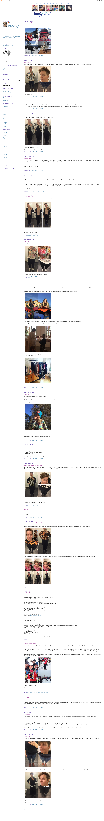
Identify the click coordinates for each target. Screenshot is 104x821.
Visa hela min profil (7, 31)
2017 (5, 131)
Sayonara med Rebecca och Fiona (35, 615)
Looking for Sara (5, 113)
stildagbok (4, 68)
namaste (26, 509)
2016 (5, 132)
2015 (5, 146)
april (4, 140)
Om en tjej (4, 115)
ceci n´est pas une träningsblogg (33, 517)
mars (4, 141)
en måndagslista (27, 592)
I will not (31, 594)
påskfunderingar (30, 109)
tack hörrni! (26, 697)
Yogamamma (5, 119)
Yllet (3, 118)
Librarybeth (4, 110)
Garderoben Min (5, 106)
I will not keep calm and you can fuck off (9, 107)
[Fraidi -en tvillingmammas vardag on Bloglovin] (7, 62)
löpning (4, 69)
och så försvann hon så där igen (31, 22)
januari (5, 144)
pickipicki (4, 126)
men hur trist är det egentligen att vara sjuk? (36, 191)
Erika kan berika (5, 105)
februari (5, 143)
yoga (40, 505)
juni (4, 137)
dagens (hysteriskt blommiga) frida (31, 241)
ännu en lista (30, 639)
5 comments (41, 276)
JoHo (3, 109)
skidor (42, 692)
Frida (10, 22)
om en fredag (27, 394)
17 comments (41, 170)
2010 (5, 154)
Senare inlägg (26, 809)
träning (4, 66)
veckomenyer (5, 70)
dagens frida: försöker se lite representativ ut (33, 465)
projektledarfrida (35, 235)
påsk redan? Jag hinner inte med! (31, 102)
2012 (5, 151)
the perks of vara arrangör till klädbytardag (33, 522)
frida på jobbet (30, 172)
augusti (5, 135)
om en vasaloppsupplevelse (30, 643)
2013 (5, 149)
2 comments (41, 151)
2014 (5, 148)
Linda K (4, 111)
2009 (5, 155)
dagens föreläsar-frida (29, 196)
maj (4, 138)
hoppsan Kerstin (27, 158)
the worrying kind (28, 714)
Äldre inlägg (99, 809)
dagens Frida (27, 115)
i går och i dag (27, 736)
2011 (5, 152)
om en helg (26, 281)
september (5, 134)
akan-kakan (4, 120)
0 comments (41, 55)
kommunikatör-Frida (37, 172)
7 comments (41, 707)
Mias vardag (4, 114)
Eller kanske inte (42, 594)
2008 (5, 157)
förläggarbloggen (5, 122)
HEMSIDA (14, 37)
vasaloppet (46, 692)
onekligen (4, 124)
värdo (25, 177)
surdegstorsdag (27, 445)
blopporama (4, 75)
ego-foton (29, 97)
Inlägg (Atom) (31, 811)
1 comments (41, 96)
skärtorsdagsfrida (28, 62)
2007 (5, 159)
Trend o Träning (5, 117)
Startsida (63, 809)
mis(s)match (4, 123)
